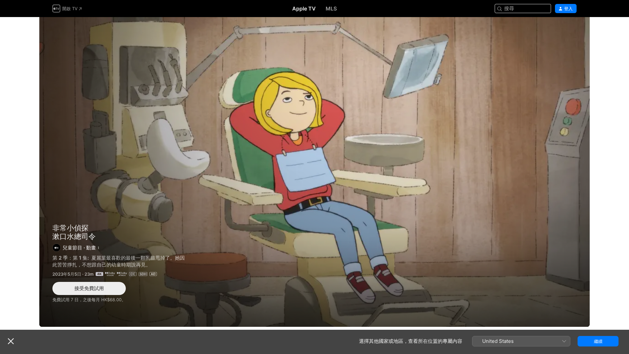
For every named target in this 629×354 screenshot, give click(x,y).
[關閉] (11, 341)
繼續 (598, 341)
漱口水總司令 (314, 172)
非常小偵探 (70, 228)
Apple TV (304, 8)
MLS (331, 8)
